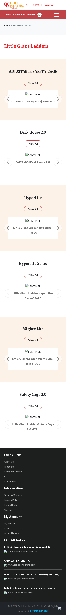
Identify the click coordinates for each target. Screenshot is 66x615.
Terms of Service (13, 495)
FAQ (6, 476)
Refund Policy (11, 504)
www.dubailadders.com (20, 592)
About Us (9, 461)
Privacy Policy (11, 500)
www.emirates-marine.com (22, 551)
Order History (11, 533)
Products (9, 466)
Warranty (9, 509)
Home (7, 25)
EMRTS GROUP (39, 611)
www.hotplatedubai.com (21, 578)
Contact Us (10, 481)
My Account (10, 523)
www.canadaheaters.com (21, 564)
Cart (6, 528)
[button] (8, 99)
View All (33, 83)
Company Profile (13, 471)
